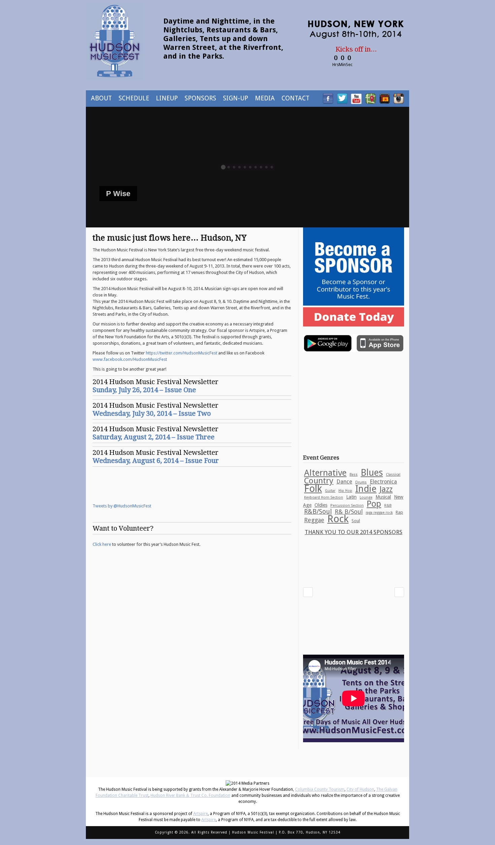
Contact (295, 98)
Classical (393, 474)
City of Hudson (360, 789)
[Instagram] (398, 102)
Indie (365, 488)
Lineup (167, 98)
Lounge (366, 497)
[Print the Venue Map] (370, 102)
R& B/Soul (349, 511)
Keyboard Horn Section (323, 497)
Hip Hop (345, 491)
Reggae (314, 520)
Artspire (200, 813)
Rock (338, 519)
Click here (102, 544)
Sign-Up (235, 98)
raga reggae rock (379, 512)
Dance (344, 481)
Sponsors (200, 98)
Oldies (321, 505)
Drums (361, 482)
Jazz (386, 489)
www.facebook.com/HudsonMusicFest (130, 359)
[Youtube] (356, 102)
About (101, 98)
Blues (372, 472)
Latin (351, 497)
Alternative (325, 473)
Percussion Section (347, 505)
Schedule (134, 98)
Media (265, 98)
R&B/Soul (318, 511)
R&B (388, 505)
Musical (383, 497)
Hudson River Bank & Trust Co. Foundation (190, 795)
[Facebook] (328, 102)
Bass (354, 474)
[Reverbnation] (384, 102)
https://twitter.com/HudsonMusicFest (181, 352)
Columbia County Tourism (319, 789)
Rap (399, 512)
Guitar (330, 491)
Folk (313, 488)
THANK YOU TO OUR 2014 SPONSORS (353, 532)
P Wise (118, 193)
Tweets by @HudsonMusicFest (122, 505)
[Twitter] (342, 102)
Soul (356, 520)
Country (318, 481)
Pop (374, 504)
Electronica (383, 481)
